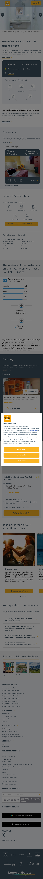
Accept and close (21, 460)
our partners (33, 430)
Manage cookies (21, 449)
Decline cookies (21, 455)
